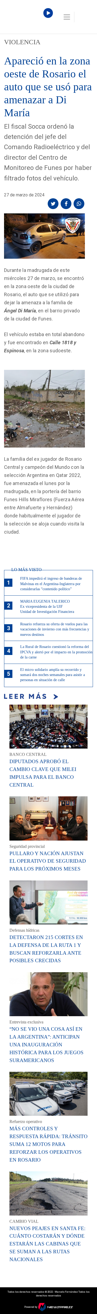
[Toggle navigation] (66, 17)
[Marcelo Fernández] (27, 18)
